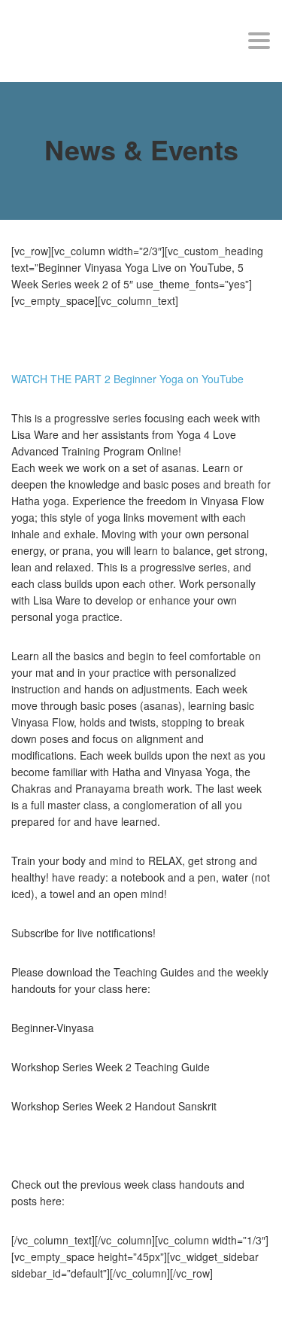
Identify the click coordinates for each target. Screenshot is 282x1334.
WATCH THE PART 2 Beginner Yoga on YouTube (127, 378)
